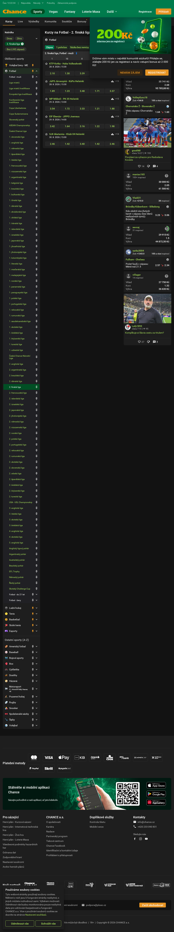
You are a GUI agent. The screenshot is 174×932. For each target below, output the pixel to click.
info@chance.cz (146, 822)
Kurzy (8, 21)
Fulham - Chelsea (135, 259)
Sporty (37, 11)
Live (20, 21)
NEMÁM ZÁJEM (130, 72)
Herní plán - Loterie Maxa (16, 839)
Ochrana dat (9, 852)
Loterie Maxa (91, 11)
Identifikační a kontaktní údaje (62, 850)
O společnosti (53, 822)
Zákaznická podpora (67, 3)
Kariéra (50, 826)
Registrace (145, 11)
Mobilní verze (96, 826)
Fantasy (69, 11)
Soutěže (67, 21)
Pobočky (51, 3)
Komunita (50, 21)
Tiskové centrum (55, 841)
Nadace (50, 831)
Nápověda (26, 3)
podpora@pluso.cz (96, 905)
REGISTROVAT (157, 72)
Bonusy (81, 21)
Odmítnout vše (20, 923)
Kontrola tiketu (97, 822)
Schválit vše (48, 923)
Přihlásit (164, 11)
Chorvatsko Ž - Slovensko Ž (140, 106)
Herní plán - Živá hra (13, 834)
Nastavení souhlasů (35, 914)
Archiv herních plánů (13, 866)
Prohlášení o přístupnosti (59, 855)
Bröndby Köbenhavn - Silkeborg (143, 206)
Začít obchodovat (152, 905)
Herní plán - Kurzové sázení (17, 822)
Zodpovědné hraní (12, 857)
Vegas (53, 11)
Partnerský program (56, 836)
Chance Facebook (55, 845)
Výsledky (33, 21)
